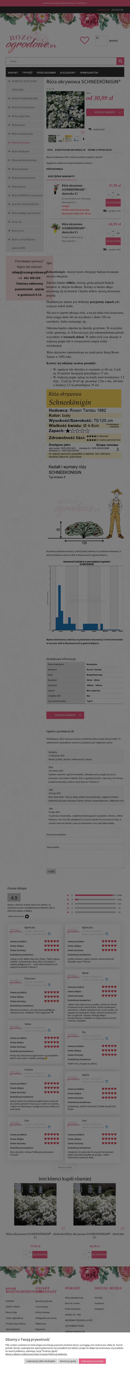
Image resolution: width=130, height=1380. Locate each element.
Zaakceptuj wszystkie (92, 1361)
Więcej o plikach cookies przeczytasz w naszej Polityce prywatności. (36, 1354)
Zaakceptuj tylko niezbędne (40, 1361)
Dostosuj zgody (68, 1361)
